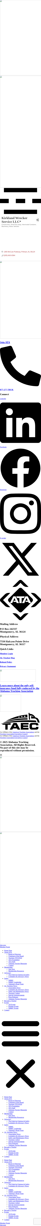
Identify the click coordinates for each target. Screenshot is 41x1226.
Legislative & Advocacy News (18, 976)
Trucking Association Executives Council (13, 734)
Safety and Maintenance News (18, 991)
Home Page (8, 950)
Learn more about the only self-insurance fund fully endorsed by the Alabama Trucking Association (19, 688)
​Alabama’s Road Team (16, 984)
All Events (11, 1004)
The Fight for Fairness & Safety (18, 975)
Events (6, 1003)
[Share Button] (37, 220)
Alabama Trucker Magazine (17, 963)
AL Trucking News (10, 986)
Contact (11, 965)
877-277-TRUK (6, 390)
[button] (20, 1053)
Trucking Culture (14, 993)
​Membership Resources (16, 971)
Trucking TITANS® (15, 958)
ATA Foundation (14, 960)
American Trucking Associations (23, 732)
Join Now (11, 969)
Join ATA (5, 342)
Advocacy (7, 973)
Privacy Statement (8, 666)
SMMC (10, 980)
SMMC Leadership (14, 982)
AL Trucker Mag (7, 658)
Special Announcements (16, 995)
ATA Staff (11, 962)
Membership (8, 967)
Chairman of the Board (16, 956)
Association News (14, 988)
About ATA (8, 952)
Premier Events (13, 1006)
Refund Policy (6, 662)
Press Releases (13, 997)
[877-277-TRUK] (20, 386)
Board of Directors (14, 954)
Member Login (6, 654)
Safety (6, 978)
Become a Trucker (10, 1001)
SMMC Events (13, 1008)
